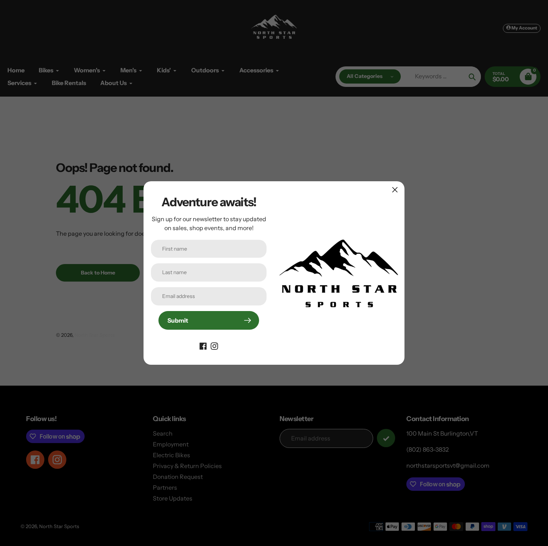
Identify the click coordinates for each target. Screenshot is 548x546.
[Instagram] (214, 345)
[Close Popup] (395, 189)
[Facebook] (203, 345)
